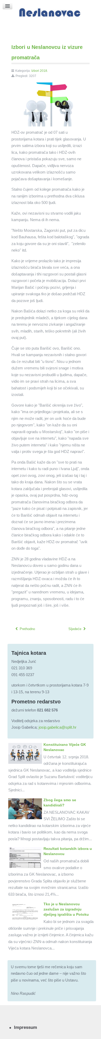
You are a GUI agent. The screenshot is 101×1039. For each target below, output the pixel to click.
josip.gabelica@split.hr (57, 727)
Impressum (25, 1027)
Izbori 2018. (39, 71)
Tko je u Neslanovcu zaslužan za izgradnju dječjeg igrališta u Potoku (66, 909)
